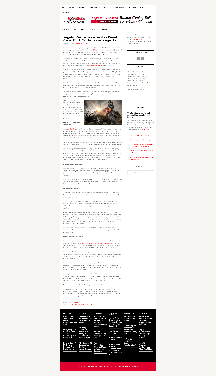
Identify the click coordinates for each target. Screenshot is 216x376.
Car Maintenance (75, 302)
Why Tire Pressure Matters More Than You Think (145, 346)
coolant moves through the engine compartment (94, 243)
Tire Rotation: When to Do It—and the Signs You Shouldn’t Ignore (139, 115)
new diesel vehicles (96, 65)
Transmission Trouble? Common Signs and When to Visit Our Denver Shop (115, 349)
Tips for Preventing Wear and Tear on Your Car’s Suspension (100, 347)
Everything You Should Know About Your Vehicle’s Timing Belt (130, 330)
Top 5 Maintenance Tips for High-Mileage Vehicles (144, 334)
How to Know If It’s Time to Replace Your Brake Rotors (69, 346)
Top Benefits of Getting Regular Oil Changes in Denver (85, 319)
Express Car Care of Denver (74, 19)
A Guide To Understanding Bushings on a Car (100, 335)
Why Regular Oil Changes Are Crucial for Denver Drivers (85, 346)
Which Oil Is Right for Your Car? (139, 135)
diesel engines (71, 129)
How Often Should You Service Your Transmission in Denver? (115, 335)
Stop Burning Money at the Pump (140, 140)
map (148, 37)
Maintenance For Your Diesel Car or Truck (82, 304)
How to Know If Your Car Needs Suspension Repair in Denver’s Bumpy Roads (100, 321)
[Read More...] (144, 129)
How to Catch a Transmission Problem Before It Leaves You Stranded (115, 322)
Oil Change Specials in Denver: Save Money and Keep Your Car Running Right (84, 333)
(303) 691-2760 (137, 39)
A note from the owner (146, 83)
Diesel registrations (99, 50)
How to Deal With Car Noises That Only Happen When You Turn (145, 320)
